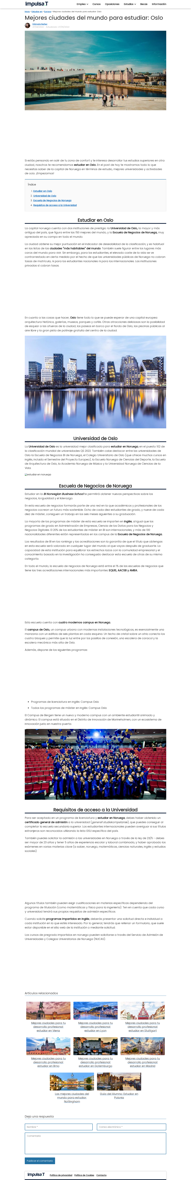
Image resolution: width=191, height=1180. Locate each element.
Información (159, 4)
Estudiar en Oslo (42, 191)
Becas (143, 4)
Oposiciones (112, 4)
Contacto (101, 1175)
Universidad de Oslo (44, 196)
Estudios (128, 4)
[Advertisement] (95, 134)
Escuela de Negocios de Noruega (52, 200)
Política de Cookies (84, 1175)
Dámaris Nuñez (40, 24)
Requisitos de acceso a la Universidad (55, 205)
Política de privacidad (61, 1175)
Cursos (97, 4)
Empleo (81, 4)
